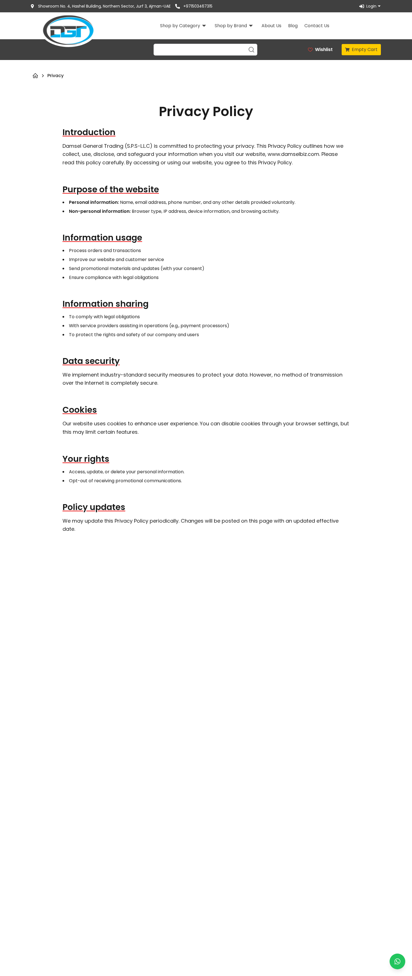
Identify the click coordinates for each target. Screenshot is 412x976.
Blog (293, 25)
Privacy (55, 75)
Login (371, 6)
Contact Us (316, 25)
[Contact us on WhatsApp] (397, 961)
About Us (271, 25)
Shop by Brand (231, 25)
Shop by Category (180, 25)
